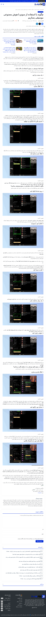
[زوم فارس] (39, 4)
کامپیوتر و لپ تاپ (7, 604)
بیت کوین (20, 603)
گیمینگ (9, 610)
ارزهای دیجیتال (7, 598)
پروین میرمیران (40, 20)
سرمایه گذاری (19, 605)
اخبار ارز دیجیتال (19, 601)
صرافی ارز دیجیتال (19, 606)
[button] (23, 487)
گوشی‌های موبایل (7, 606)
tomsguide (40, 492)
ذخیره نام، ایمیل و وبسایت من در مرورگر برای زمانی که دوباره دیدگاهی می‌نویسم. (30, 538)
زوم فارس (41, 9)
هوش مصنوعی (36, 9)
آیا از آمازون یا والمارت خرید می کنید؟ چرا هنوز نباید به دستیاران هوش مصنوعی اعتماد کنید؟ (30, 41)
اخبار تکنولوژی (19, 598)
